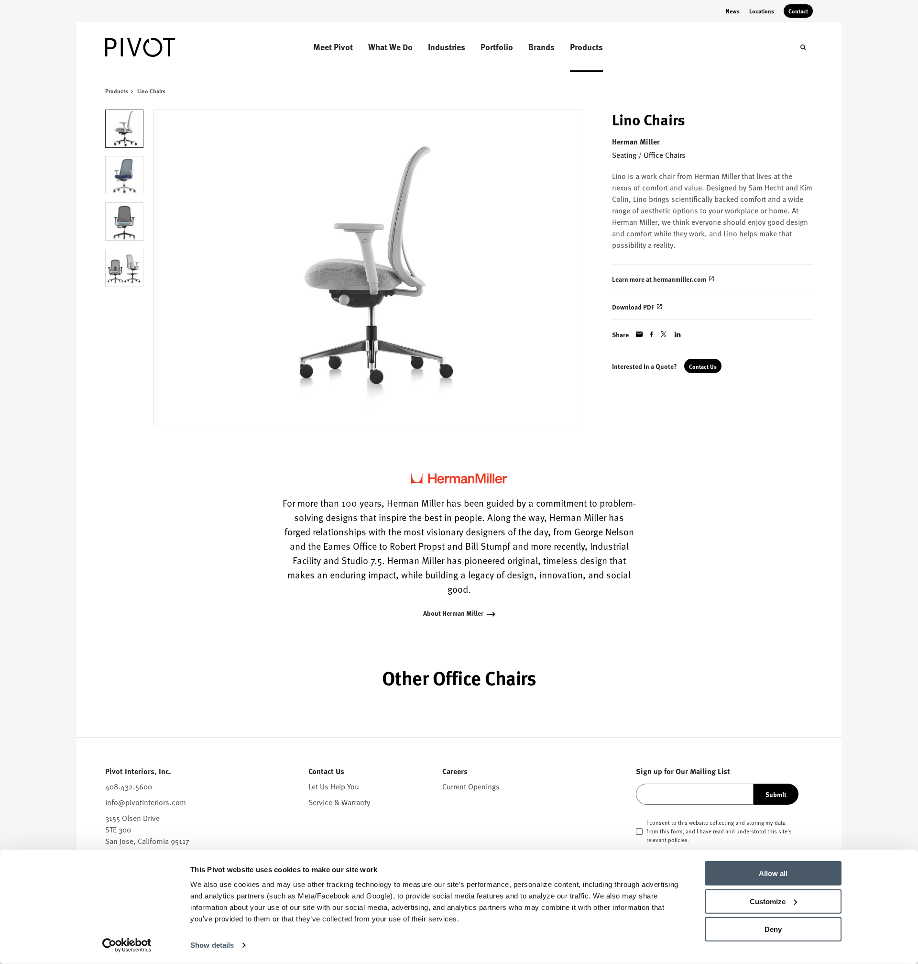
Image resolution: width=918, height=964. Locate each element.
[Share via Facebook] (651, 334)
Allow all (773, 873)
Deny (773, 929)
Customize (768, 901)
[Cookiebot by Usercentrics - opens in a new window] (127, 945)
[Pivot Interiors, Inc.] (153, 47)
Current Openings (471, 786)
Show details (212, 945)
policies (678, 839)
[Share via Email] (639, 334)
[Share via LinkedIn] (677, 334)
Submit (776, 794)
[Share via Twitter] (663, 334)
